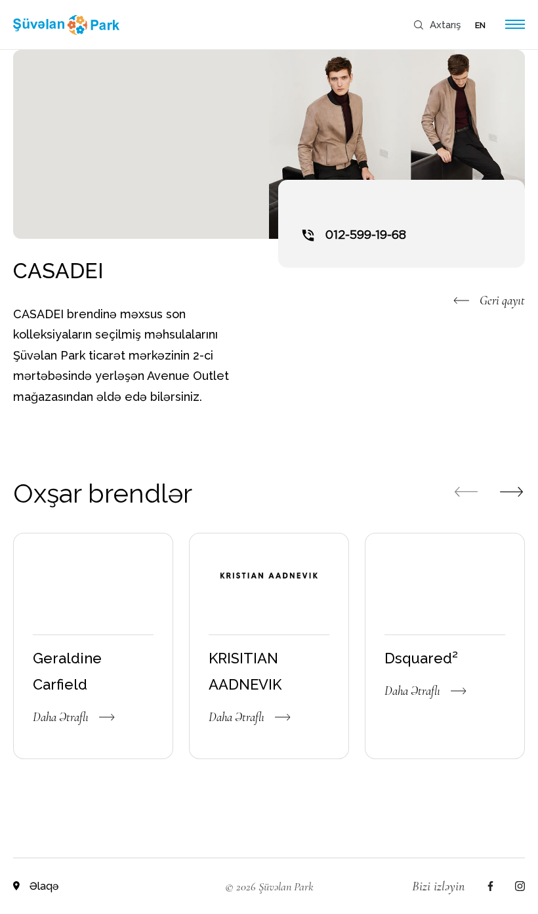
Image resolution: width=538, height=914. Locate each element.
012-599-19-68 (365, 235)
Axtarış (445, 25)
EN (480, 25)
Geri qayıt (502, 300)
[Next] (512, 492)
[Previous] (466, 492)
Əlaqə (44, 886)
